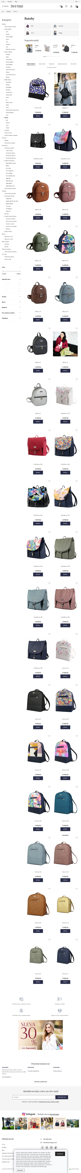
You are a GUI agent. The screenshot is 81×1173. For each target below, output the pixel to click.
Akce (13, 286)
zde (45, 1166)
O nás (3, 1)
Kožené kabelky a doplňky (11, 135)
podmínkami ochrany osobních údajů (49, 1102)
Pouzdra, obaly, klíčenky (10, 216)
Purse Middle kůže (10, 176)
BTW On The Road (10, 49)
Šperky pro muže (9, 239)
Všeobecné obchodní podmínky (10, 1153)
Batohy (6, 117)
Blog (16, 1)
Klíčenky (8, 229)
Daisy (7, 57)
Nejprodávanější (62, 64)
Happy (7, 128)
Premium (4, 138)
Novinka (13, 288)
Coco (7, 125)
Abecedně (73, 64)
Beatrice (8, 85)
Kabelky (4, 24)
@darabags (56, 1147)
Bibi (7, 120)
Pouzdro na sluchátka (11, 226)
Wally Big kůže (9, 181)
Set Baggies (9, 208)
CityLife (8, 123)
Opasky (6, 246)
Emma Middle (9, 64)
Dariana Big (9, 59)
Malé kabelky (8, 80)
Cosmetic (8, 206)
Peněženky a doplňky (10, 143)
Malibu (7, 165)
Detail (38, 116)
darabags (47, 1147)
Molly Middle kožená (11, 163)
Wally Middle (9, 183)
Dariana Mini (9, 95)
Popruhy (7, 214)
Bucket (7, 34)
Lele (7, 42)
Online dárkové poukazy (11, 251)
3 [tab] (51, 56)
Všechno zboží (8, 133)
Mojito (7, 105)
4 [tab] (55, 56)
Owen (7, 107)
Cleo (7, 31)
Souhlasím (60, 1154)
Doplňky (4, 191)
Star (7, 47)
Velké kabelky (8, 29)
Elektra (7, 72)
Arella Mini (8, 82)
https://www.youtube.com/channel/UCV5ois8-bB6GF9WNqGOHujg (51, 1147)
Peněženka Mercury (11, 158)
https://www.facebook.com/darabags (42, 1147)
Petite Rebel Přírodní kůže (12, 110)
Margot (7, 77)
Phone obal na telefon (11, 221)
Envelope (8, 67)
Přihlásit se (62, 1097)
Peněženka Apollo (10, 153)
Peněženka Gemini (10, 155)
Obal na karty (9, 150)
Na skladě (13, 283)
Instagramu (54, 1114)
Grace (7, 39)
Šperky (3, 234)
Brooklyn (8, 90)
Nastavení (20, 1170)
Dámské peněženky (9, 160)
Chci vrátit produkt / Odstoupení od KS (11, 1156)
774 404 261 (47, 1139)
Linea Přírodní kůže (10, 74)
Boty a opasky (5, 241)
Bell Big (8, 54)
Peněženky (5, 145)
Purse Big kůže (9, 171)
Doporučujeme (31, 64)
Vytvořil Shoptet (75, 1169)
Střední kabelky (8, 52)
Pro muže (4, 254)
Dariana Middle (9, 62)
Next (78, 39)
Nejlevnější (42, 64)
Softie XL (8, 211)
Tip (13, 291)
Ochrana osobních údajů (8, 1159)
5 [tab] (58, 56)
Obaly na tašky (8, 231)
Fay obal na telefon (10, 219)
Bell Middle (8, 87)
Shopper (8, 44)
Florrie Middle (9, 37)
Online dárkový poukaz (10, 26)
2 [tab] (48, 56)
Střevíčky (7, 244)
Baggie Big (8, 198)
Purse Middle (9, 173)
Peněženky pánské (9, 148)
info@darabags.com (50, 1142)
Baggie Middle (9, 203)
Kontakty (10, 1)
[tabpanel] (33, 48)
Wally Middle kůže (10, 186)
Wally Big (8, 178)
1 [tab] (44, 56)
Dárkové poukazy (6, 249)
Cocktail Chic (9, 92)
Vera (7, 115)
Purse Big (8, 168)
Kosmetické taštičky (9, 196)
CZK (76, 1)
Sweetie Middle (9, 112)
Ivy (6, 100)
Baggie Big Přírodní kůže (12, 201)
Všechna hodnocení (40, 1082)
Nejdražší (51, 64)
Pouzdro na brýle (10, 224)
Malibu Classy (9, 102)
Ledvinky (7, 130)
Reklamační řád (5, 1162)
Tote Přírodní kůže (10, 69)
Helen (7, 97)
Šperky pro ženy (9, 236)
